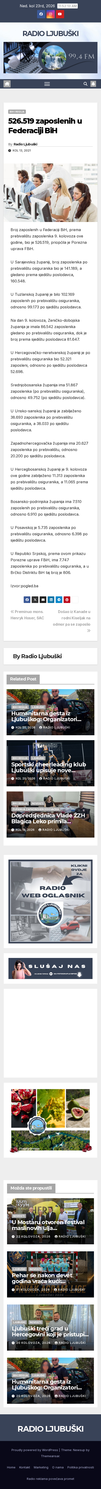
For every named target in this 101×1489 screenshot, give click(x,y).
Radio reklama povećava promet (50, 1479)
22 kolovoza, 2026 (33, 1236)
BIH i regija (17, 111)
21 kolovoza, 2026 (33, 1289)
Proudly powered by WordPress (35, 1450)
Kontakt (24, 1467)
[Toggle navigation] (47, 84)
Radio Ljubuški (25, 144)
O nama (58, 1467)
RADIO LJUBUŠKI (50, 33)
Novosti (37, 803)
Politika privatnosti (80, 1467)
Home (11, 1467)
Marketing (41, 1467)
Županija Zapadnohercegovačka (36, 809)
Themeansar (50, 1456)
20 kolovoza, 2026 (33, 1343)
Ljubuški (38, 707)
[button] (85, 83)
